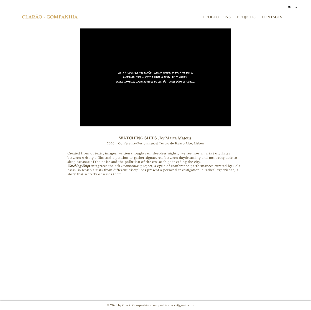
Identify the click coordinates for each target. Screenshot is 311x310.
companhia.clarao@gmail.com (173, 305)
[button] (155, 77)
